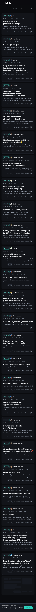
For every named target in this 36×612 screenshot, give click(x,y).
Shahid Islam (17, 181)
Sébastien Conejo (18, 111)
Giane (15, 60)
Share (27, 32)
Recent (30, 9)
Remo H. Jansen (18, 530)
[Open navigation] (3, 2)
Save (22, 32)
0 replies (17, 32)
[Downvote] (11, 32)
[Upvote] (8, 32)
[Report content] (31, 31)
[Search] (31, 2)
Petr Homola (17, 16)
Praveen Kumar (18, 555)
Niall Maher (16, 39)
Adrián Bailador (18, 157)
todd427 (15, 248)
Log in (21, 608)
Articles (21, 9)
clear (15, 9)
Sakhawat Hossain (19, 293)
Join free (28, 608)
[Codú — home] (8, 3)
